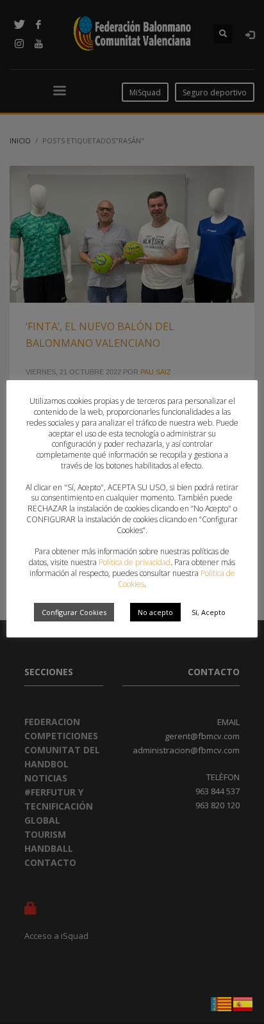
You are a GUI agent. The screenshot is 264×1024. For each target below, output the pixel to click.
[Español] (243, 1003)
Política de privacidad (134, 562)
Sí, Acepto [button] (209, 612)
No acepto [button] (155, 612)
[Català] (222, 1003)
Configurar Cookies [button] (74, 612)
